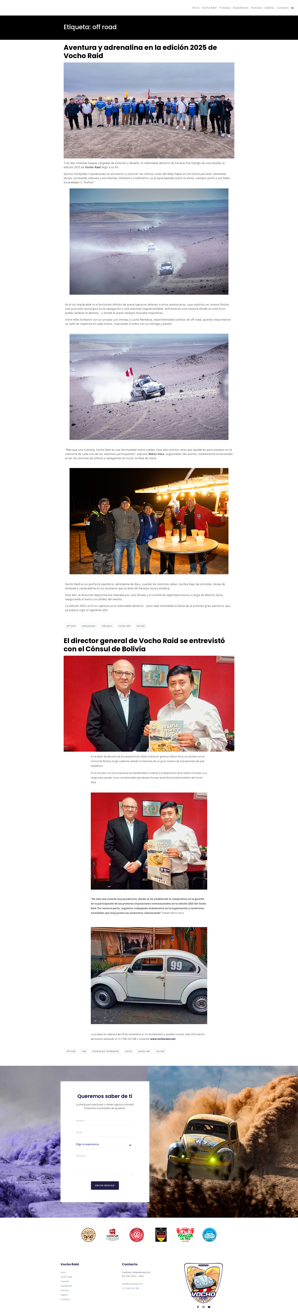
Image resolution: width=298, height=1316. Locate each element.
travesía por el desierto (105, 1051)
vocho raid (124, 626)
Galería (269, 7)
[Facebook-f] (198, 1307)
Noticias (256, 7)
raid (84, 1051)
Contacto (282, 7)
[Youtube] (209, 1307)
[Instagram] (203, 1307)
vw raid (140, 626)
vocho (128, 1051)
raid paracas (88, 626)
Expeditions (240, 7)
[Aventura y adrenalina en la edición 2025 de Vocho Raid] (149, 110)
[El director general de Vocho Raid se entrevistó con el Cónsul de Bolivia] (149, 703)
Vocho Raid (209, 7)
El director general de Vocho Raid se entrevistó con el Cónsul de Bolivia (144, 645)
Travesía (224, 7)
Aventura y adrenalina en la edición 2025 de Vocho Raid (140, 51)
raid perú (107, 626)
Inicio (195, 7)
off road (70, 626)
